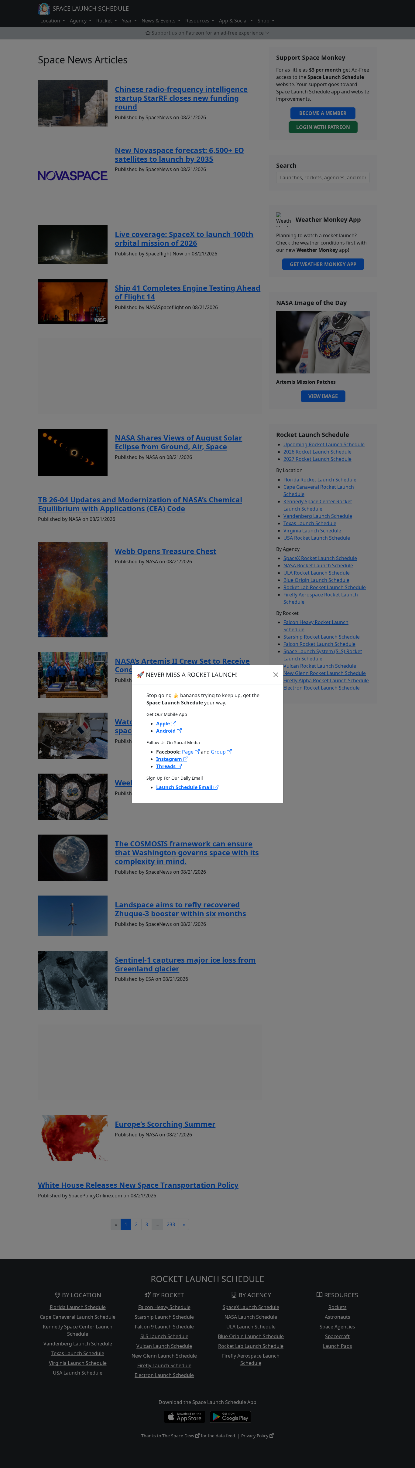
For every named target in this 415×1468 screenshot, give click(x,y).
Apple (163, 723)
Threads (166, 766)
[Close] (276, 675)
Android (166, 730)
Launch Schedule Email (185, 787)
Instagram (169, 759)
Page (188, 751)
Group (219, 751)
